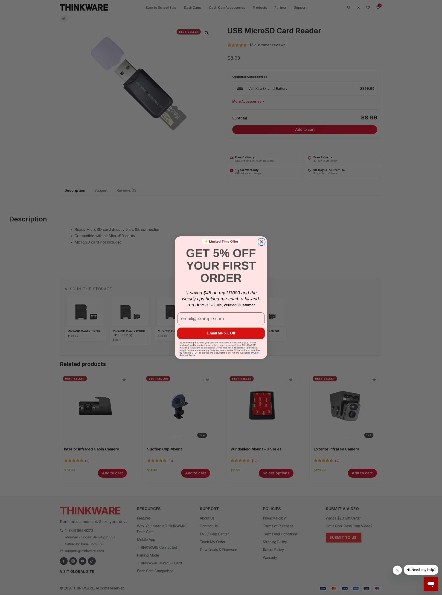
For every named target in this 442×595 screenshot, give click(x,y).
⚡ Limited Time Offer (221, 241)
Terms (192, 355)
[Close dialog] (261, 242)
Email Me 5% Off (221, 333)
